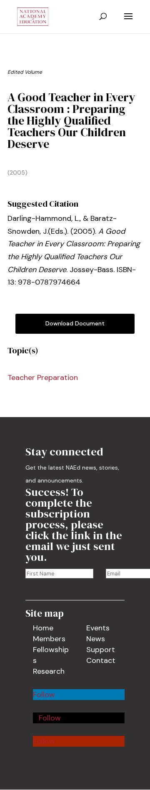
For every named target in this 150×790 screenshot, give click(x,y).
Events (98, 628)
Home (43, 628)
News (95, 639)
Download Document (75, 323)
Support (100, 650)
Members (49, 639)
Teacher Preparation (43, 377)
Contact (100, 660)
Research (49, 671)
